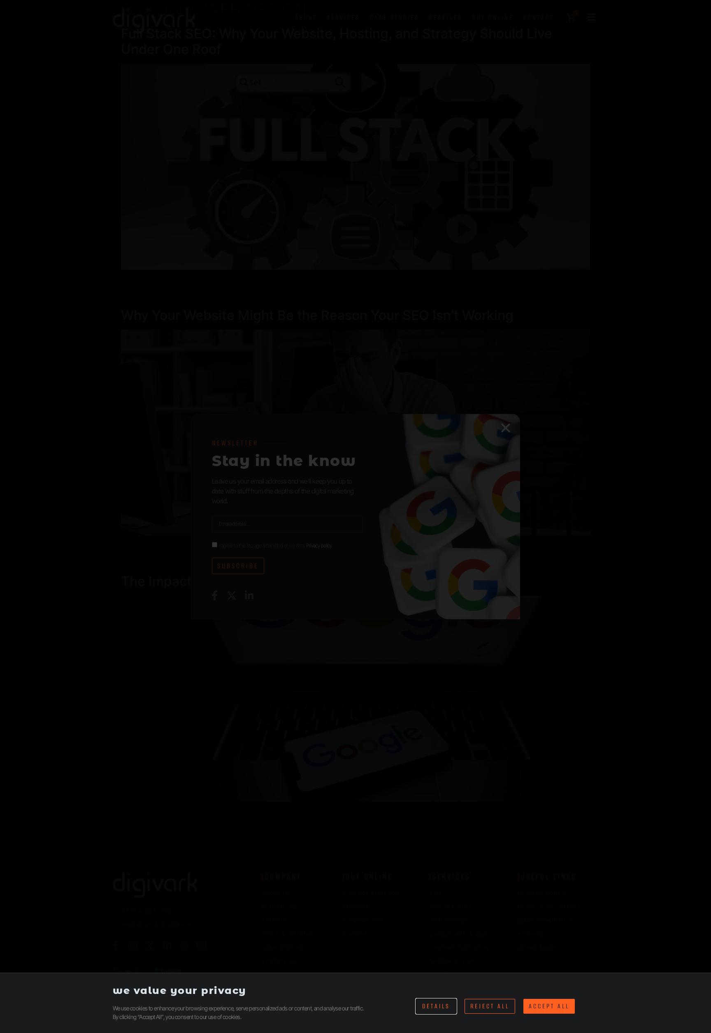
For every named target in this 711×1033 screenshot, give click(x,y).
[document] (355, 516)
